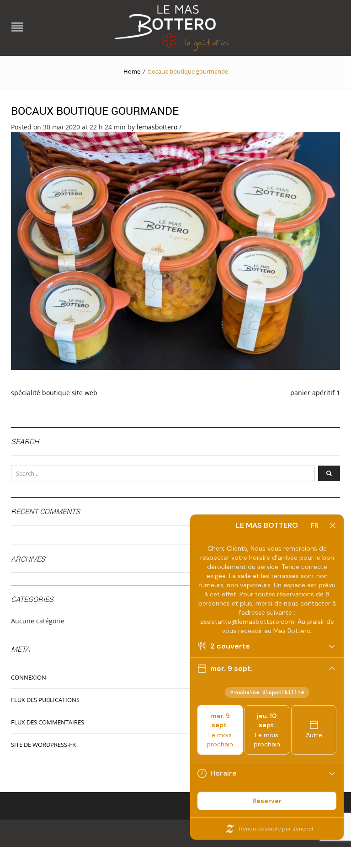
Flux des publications (45, 700)
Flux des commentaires (47, 722)
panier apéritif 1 (315, 392)
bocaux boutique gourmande (95, 110)
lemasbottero (157, 127)
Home (131, 71)
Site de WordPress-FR (43, 744)
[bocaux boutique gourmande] (175, 250)
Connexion (28, 677)
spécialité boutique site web (54, 392)
